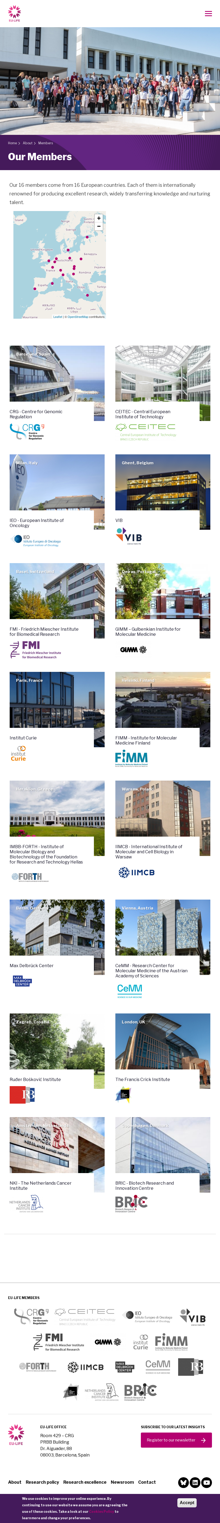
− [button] (99, 226)
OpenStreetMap (78, 316)
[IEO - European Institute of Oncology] (63, 274)
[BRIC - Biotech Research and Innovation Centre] (68, 250)
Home (12, 143)
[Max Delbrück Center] (69, 258)
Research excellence (85, 1482)
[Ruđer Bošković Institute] (73, 274)
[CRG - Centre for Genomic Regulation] (52, 283)
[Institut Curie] (52, 267)
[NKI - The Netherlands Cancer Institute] (56, 258)
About (27, 143)
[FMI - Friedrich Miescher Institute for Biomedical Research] (60, 270)
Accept (187, 1502)
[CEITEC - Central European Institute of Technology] (74, 266)
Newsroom (122, 1482)
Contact (147, 1482)
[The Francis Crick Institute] (48, 260)
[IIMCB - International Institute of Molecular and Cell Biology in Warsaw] (81, 259)
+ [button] (99, 218)
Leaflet (57, 316)
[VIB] (54, 262)
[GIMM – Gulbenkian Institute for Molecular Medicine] (35, 288)
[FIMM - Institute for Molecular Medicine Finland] (87, 237)
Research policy (42, 1482)
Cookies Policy (101, 1512)
